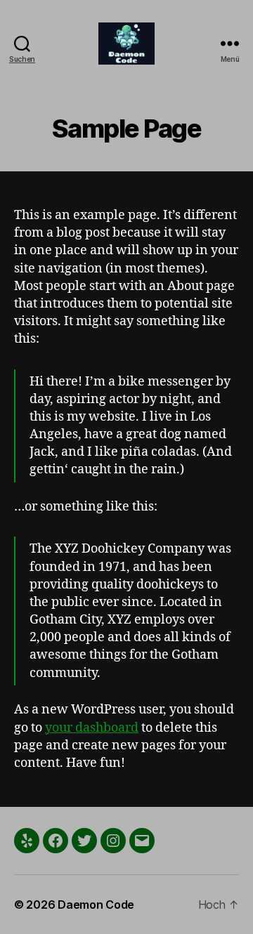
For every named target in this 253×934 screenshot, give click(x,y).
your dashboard (91, 728)
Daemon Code (96, 904)
